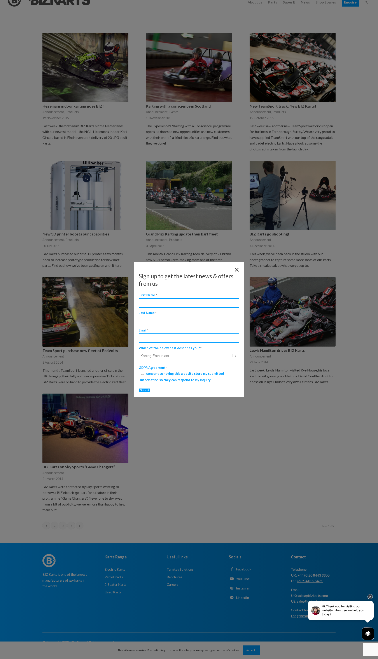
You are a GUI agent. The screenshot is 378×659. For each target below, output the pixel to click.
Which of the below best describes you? (170, 348)
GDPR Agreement (153, 368)
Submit (144, 390)
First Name (148, 295)
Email (143, 330)
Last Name (147, 313)
